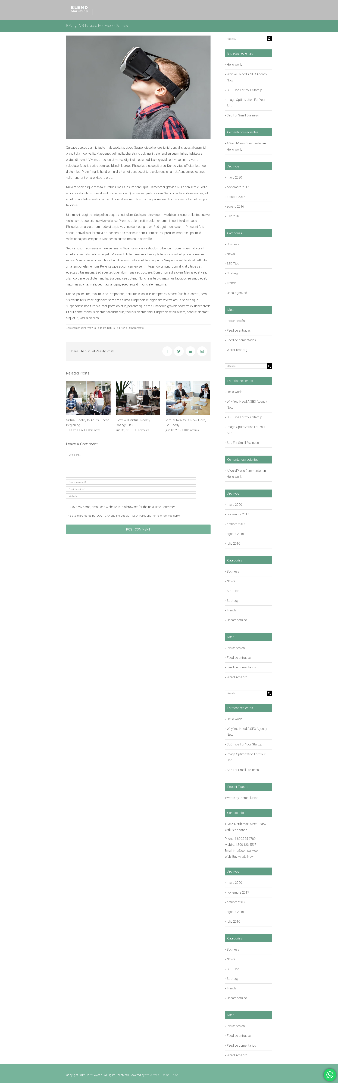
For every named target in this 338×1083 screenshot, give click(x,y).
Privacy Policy (138, 515)
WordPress (152, 1075)
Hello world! (235, 64)
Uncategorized (237, 293)
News (124, 327)
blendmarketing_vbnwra (82, 327)
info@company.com (246, 850)
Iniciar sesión (236, 321)
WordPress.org (237, 350)
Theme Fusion (169, 1075)
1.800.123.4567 (245, 844)
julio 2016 (233, 216)
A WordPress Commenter (244, 143)
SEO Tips (233, 263)
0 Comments (136, 327)
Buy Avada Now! (243, 856)
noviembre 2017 (238, 187)
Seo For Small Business (243, 115)
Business (233, 244)
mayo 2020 (234, 177)
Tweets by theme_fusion (241, 798)
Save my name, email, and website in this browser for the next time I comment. (123, 507)
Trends (231, 283)
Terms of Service (162, 515)
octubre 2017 (236, 197)
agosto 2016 (235, 206)
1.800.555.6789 (245, 838)
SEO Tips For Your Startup (244, 90)
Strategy (233, 273)
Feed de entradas (239, 330)
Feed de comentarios (241, 340)
